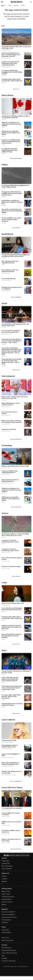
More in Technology (16, 507)
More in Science (16, 576)
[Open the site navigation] (6, 2)
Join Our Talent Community (9, 953)
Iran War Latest (6, 863)
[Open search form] (31, 2)
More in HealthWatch (16, 297)
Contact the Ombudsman (9, 961)
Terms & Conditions (7, 902)
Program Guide (6, 894)
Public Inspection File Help (9, 917)
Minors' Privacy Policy (8, 940)
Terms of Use (5, 937)
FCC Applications (6, 919)
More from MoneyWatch (16, 158)
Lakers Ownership (7, 868)
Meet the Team (6, 891)
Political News (5, 861)
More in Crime (16, 644)
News (10, 5)
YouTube (4, 876)
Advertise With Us (7, 899)
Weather (16, 5)
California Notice (6, 932)
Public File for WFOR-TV (8, 912)
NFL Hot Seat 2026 (7, 866)
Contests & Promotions (8, 896)
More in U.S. (16, 89)
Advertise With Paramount (9, 950)
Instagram (4, 881)
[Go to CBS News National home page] (16, 2)
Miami (3, 5)
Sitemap (4, 904)
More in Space (16, 713)
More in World (16, 369)
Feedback (4, 958)
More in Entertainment (15, 439)
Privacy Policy (5, 929)
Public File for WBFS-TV (8, 914)
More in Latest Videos (16, 849)
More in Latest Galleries (16, 781)
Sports (23, 5)
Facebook (4, 878)
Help (3, 955)
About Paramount (6, 947)
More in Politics (16, 227)
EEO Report (5, 922)
